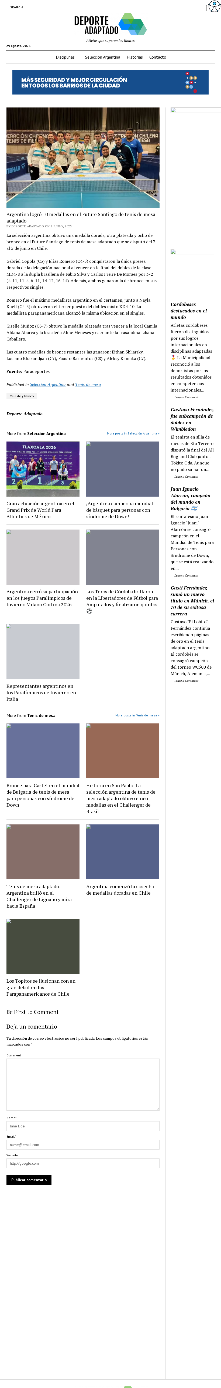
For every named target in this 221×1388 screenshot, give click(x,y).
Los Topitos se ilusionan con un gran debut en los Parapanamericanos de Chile (40, 987)
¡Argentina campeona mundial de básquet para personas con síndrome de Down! (119, 510)
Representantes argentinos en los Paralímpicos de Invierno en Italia (41, 692)
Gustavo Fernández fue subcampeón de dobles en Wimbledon (192, 419)
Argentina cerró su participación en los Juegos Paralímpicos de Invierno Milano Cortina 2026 (42, 598)
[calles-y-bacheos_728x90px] (110, 93)
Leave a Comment (186, 397)
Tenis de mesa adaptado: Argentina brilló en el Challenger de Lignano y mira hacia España (39, 896)
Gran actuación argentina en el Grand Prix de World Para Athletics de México (40, 510)
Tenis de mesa (88, 384)
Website (12, 1155)
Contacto (157, 57)
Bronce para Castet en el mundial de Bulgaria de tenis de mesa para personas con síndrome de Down (43, 795)
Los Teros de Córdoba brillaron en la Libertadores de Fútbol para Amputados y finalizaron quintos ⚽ (122, 601)
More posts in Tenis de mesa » (137, 715)
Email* (11, 1136)
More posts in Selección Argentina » (133, 433)
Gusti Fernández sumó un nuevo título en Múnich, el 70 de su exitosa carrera (192, 600)
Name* (11, 1118)
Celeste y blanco (22, 396)
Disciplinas (65, 57)
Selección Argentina (102, 57)
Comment (13, 1055)
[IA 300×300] (192, 253)
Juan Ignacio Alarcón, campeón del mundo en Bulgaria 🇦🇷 (190, 498)
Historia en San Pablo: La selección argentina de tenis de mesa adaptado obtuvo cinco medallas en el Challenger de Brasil (121, 798)
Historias (135, 57)
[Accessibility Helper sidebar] (214, 6)
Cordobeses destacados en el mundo (189, 310)
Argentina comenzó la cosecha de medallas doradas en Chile (120, 889)
